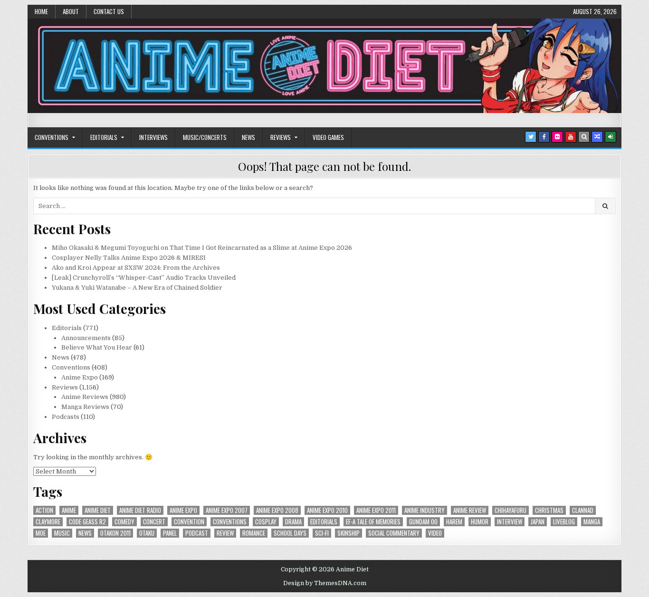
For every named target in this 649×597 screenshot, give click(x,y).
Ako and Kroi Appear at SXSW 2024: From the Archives (136, 267)
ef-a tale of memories (373, 521)
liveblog (564, 521)
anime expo (183, 510)
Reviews (280, 137)
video (435, 533)
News (248, 137)
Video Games (328, 137)
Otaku (146, 533)
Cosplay (266, 521)
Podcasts (65, 416)
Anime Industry (424, 510)
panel (170, 533)
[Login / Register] (610, 136)
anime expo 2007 (227, 510)
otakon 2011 (115, 533)
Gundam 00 (423, 521)
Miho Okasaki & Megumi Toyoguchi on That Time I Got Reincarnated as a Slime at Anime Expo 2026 (202, 247)
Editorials (103, 137)
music (62, 533)
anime (69, 510)
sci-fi (322, 533)
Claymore (48, 521)
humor (479, 521)
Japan (537, 521)
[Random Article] (597, 136)
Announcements (86, 337)
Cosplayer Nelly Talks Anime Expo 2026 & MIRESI (129, 257)
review (225, 533)
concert (154, 521)
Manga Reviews (85, 406)
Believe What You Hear (96, 347)
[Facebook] (544, 136)
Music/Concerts (205, 137)
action (44, 510)
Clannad (582, 510)
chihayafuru (510, 510)
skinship (348, 533)
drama (293, 521)
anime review (469, 510)
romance (253, 533)
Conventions (51, 137)
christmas (549, 510)
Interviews (153, 137)
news (85, 533)
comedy (124, 521)
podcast (196, 533)
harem (454, 521)
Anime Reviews (84, 396)
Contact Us (109, 11)
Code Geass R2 (87, 521)
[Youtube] (570, 136)
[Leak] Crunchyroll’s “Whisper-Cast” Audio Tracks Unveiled (144, 277)
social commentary (394, 533)
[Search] (584, 136)
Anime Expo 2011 (376, 510)
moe (41, 533)
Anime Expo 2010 (327, 510)
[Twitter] (530, 136)
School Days (290, 533)
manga (591, 521)
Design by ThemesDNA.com (324, 583)
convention (189, 521)
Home (41, 11)
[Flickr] (557, 136)
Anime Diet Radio (140, 510)
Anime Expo (79, 377)
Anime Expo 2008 (277, 510)
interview (509, 521)
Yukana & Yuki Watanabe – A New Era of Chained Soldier (137, 287)
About (71, 11)
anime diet (98, 510)
